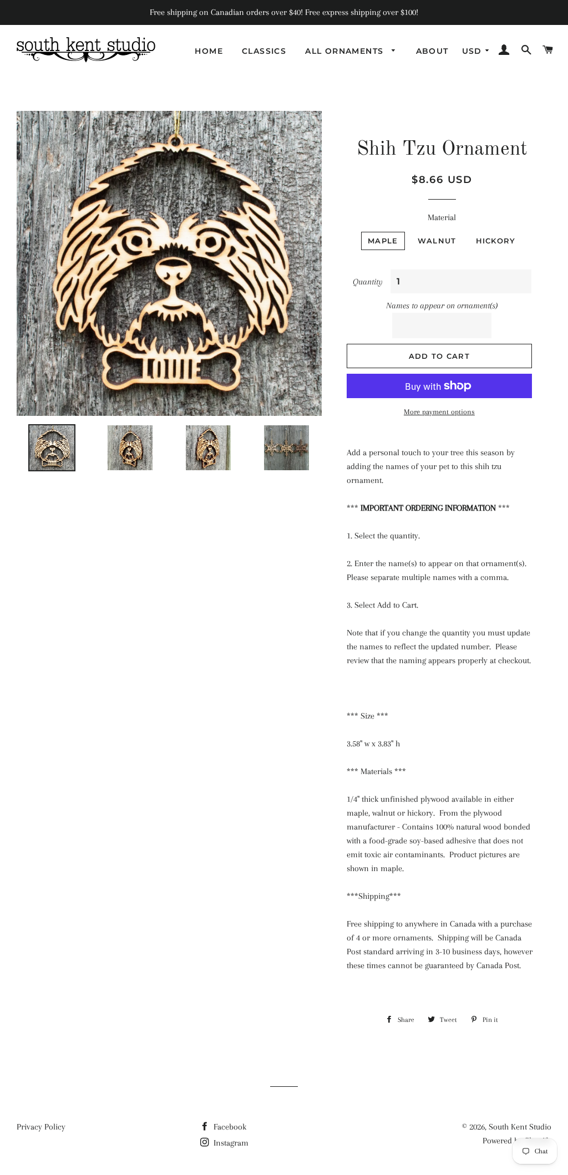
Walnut (437, 240)
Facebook (228, 1127)
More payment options (439, 412)
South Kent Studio (520, 1127)
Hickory (496, 240)
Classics (264, 51)
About (432, 51)
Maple (383, 240)
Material (442, 217)
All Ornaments (346, 51)
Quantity (368, 282)
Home (209, 51)
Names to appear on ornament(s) (442, 306)
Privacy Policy (41, 1127)
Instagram (229, 1143)
